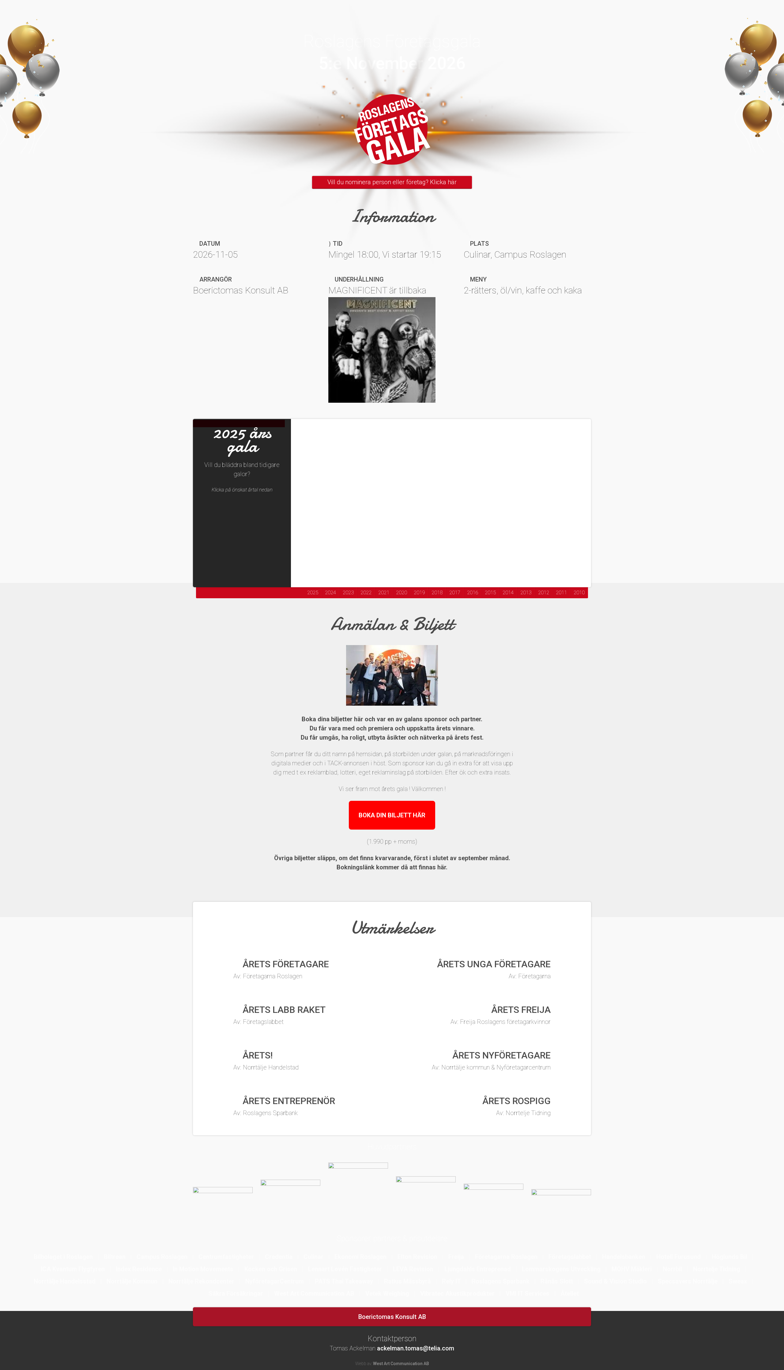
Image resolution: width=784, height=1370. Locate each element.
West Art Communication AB (315, 1293)
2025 (312, 592)
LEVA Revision (414, 1269)
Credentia (279, 1256)
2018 (437, 592)
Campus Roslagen (163, 1256)
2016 (472, 592)
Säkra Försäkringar (237, 1293)
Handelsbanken (624, 1256)
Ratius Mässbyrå (408, 1281)
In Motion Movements (204, 1269)
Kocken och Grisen (271, 1269)
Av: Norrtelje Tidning (523, 1113)
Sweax (738, 1281)
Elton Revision (418, 1256)
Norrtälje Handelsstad (65, 1281)
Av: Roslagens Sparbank (265, 1113)
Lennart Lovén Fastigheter (345, 1269)
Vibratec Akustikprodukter (458, 1293)
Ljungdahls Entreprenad (478, 1269)
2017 (454, 592)
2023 (348, 592)
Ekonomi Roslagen (361, 1256)
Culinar (314, 1256)
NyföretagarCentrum (275, 1281)
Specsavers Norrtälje (688, 1281)
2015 (490, 592)
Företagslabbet (570, 1256)
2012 (543, 592)
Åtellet (569, 1293)
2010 (579, 592)
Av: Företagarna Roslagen (267, 976)
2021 (383, 592)
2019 (419, 592)
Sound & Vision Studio (616, 1281)
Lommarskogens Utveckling (562, 1269)
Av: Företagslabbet (258, 1021)
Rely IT (452, 1281)
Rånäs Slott (558, 1281)
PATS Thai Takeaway (345, 1281)
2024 (330, 592)
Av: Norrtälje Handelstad (266, 1067)
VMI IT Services (528, 1293)
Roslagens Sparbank (501, 1281)
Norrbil (673, 1269)
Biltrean (115, 1256)
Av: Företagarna (530, 976)
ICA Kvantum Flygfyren (73, 1269)
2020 (401, 592)
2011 (561, 592)
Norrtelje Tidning (717, 1269)
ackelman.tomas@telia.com (415, 1348)
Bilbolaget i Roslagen (64, 1256)
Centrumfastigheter (226, 1256)
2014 (508, 592)
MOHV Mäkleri (632, 1269)
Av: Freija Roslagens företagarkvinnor (500, 1021)
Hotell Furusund (679, 1256)
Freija (457, 1256)
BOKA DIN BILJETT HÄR (392, 815)
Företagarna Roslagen (507, 1256)
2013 (525, 592)
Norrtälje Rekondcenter (202, 1281)
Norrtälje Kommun (133, 1281)
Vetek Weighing (388, 1293)
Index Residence (139, 1269)
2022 (365, 592)
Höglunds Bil (730, 1256)
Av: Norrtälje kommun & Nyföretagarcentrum (491, 1067)
